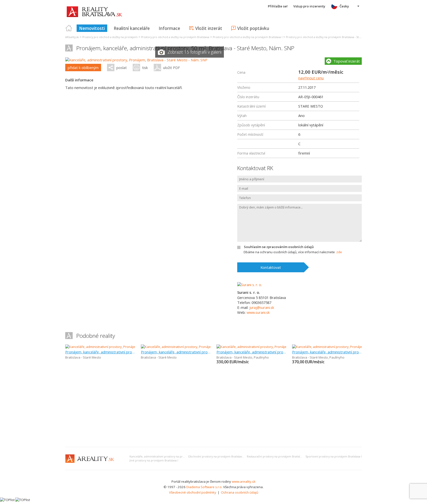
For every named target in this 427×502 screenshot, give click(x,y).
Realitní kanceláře (132, 28)
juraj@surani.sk (261, 307)
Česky (344, 6)
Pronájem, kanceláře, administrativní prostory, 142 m (100, 351)
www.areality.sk (244, 481)
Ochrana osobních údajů (239, 492)
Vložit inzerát (208, 28)
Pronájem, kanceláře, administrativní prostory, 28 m (327, 351)
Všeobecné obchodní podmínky (192, 492)
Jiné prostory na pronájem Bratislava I (153, 460)
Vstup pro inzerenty (309, 6)
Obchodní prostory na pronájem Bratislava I (216, 456)
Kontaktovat (270, 267)
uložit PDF (171, 67)
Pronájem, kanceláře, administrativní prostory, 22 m (251, 351)
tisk (145, 67)
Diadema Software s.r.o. (204, 487)
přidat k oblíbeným (83, 67)
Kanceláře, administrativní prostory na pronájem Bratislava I (168, 456)
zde (339, 252)
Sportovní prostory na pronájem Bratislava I (333, 456)
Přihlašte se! (278, 6)
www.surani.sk (258, 312)
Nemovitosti (92, 28)
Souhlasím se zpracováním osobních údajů (279, 247)
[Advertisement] (213, 406)
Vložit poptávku (253, 28)
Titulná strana (69, 28)
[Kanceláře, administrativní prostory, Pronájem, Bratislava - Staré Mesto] (118, 346)
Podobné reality (95, 336)
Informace (169, 28)
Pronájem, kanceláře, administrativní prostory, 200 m (176, 351)
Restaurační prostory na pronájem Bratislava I (276, 456)
